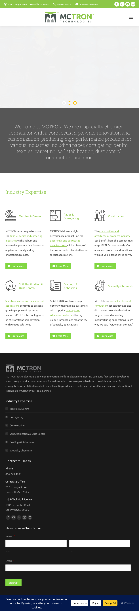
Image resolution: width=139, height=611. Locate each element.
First (8, 551)
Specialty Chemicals (21, 450)
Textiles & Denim (19, 408)
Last (72, 551)
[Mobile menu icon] (131, 17)
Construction (17, 425)
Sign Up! (13, 582)
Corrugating (16, 417)
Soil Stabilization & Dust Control (28, 433)
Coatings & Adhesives (22, 442)
